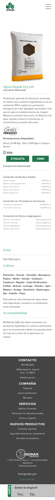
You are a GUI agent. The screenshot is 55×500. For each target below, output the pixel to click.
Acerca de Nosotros (27, 393)
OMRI (40, 158)
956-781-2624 (27, 365)
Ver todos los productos (27, 438)
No (32, 494)
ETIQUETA (18, 158)
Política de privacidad (27, 466)
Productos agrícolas (27, 429)
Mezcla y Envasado (27, 408)
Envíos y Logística (27, 418)
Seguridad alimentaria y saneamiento (27, 433)
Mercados (27, 398)
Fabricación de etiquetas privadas (27, 413)
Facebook (27, 388)
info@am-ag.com (27, 377)
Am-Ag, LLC (24, 460)
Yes (20, 494)
